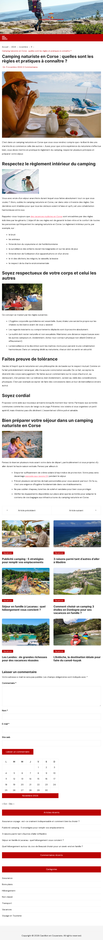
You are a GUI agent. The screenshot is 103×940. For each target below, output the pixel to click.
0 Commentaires (30, 67)
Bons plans (7, 884)
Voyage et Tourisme (12, 915)
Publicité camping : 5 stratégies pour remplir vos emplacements (22, 560)
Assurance (7, 878)
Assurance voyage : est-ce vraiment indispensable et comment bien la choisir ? (41, 821)
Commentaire (9, 683)
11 (6, 778)
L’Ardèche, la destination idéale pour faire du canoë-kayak (77, 659)
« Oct (4, 803)
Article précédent (27, 510)
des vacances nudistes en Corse (46, 216)
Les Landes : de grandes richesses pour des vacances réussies (24, 659)
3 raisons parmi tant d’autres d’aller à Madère (24, 833)
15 (38, 778)
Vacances (7, 553)
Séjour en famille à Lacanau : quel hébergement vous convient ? (23, 608)
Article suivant (76, 510)
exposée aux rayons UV (36, 476)
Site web (6, 737)
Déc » (11, 803)
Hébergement (8, 890)
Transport (7, 903)
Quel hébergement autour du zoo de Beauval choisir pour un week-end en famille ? (42, 846)
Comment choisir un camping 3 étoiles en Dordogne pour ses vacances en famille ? (74, 610)
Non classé (7, 896)
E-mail (5, 724)
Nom (5, 710)
